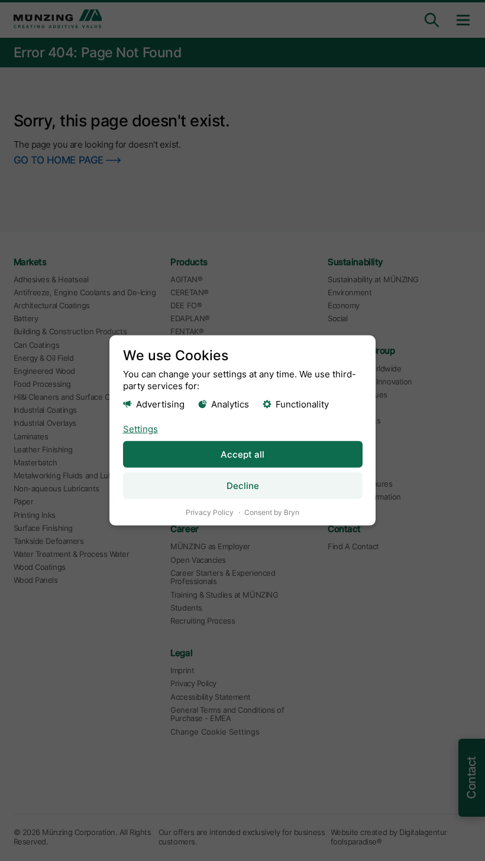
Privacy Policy (210, 512)
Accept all (242, 454)
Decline (243, 485)
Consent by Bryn (271, 512)
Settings (140, 428)
